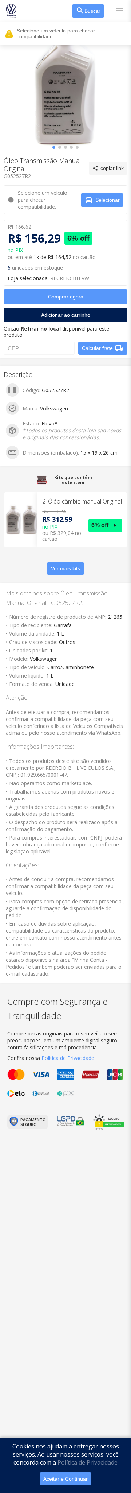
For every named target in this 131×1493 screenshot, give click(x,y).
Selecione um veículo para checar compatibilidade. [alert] (56, 33)
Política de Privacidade (87, 1462)
